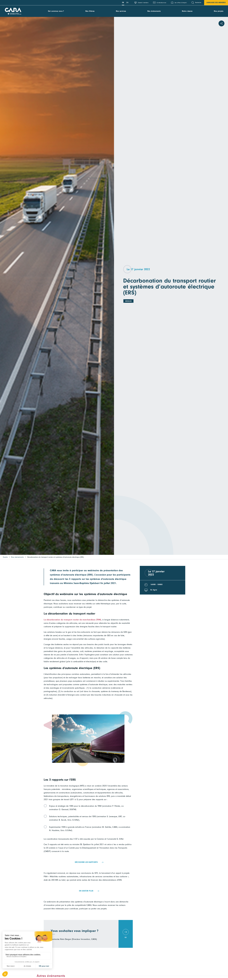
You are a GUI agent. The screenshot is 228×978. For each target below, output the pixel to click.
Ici (126, 937)
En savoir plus (86, 891)
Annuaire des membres (216, 3)
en (127, 3)
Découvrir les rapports (86, 862)
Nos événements (154, 11)
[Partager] (221, 23)
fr (123, 3)
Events (5, 557)
